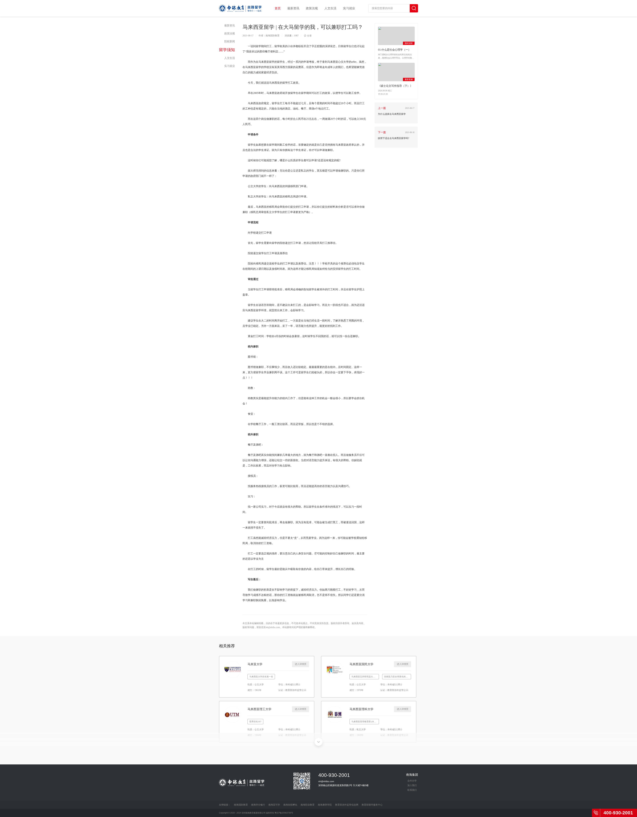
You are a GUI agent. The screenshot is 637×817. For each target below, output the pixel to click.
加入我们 (412, 785)
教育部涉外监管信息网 (346, 804)
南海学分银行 (258, 804)
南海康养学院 (325, 804)
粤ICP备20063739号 (284, 813)
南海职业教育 (308, 804)
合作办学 (412, 780)
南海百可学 (274, 804)
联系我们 (412, 790)
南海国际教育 (241, 804)
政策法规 (312, 8)
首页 (278, 8)
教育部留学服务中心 (372, 804)
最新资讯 (293, 8)
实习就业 (349, 8)
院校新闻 (229, 41)
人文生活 (330, 8)
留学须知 (227, 50)
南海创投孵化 (290, 804)
